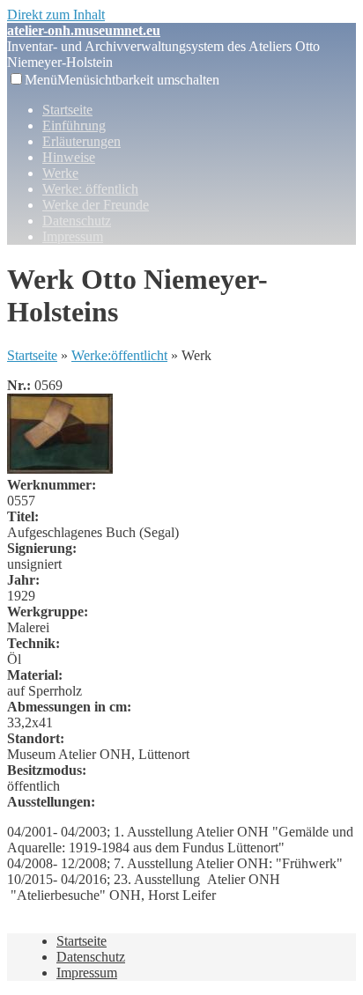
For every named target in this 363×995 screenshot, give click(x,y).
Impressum (72, 236)
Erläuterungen (81, 141)
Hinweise (68, 157)
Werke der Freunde (95, 204)
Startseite (67, 109)
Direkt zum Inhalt (56, 14)
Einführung (74, 125)
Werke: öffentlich (90, 188)
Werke (60, 173)
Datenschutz (76, 220)
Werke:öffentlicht (119, 355)
